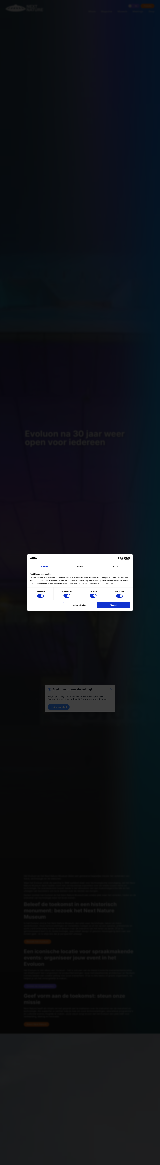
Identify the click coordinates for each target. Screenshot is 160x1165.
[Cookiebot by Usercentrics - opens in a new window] (120, 558)
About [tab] (115, 566)
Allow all (113, 605)
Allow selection (79, 605)
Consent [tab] (44, 566)
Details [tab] (80, 566)
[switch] (66, 596)
